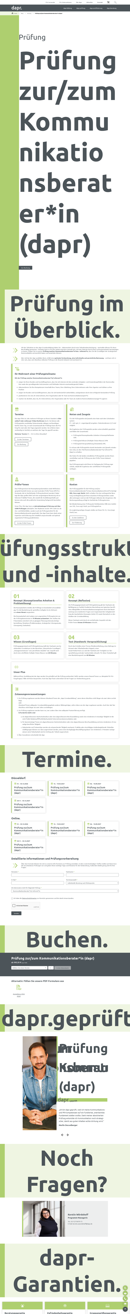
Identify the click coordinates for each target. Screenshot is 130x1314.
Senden (16, 913)
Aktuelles (89, 2)
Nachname (70, 872)
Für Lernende (50, 2)
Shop (22, 13)
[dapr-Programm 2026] (125, 1287)
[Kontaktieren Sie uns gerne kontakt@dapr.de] (125, 1303)
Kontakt (100, 2)
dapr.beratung (111, 8)
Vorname (15, 872)
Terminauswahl (71, 880)
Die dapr (79, 2)
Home (15, 13)
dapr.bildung (67, 8)
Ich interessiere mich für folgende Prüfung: (26, 888)
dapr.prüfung (80, 8)
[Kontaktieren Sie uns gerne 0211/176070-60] (125, 1298)
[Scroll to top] (125, 1309)
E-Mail (14, 880)
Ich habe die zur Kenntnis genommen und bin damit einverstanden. (43, 898)
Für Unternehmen (65, 2)
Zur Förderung (77, 522)
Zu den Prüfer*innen (24, 523)
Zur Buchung (21, 444)
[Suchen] (115, 2)
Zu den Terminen (23, 439)
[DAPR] (16, 8)
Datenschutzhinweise (29, 898)
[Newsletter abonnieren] (125, 1293)
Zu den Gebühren (78, 518)
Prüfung (29, 13)
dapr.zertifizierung (96, 8)
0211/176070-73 (76, 1221)
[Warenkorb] (108, 2)
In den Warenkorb (63, 968)
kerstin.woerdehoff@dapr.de (82, 1224)
